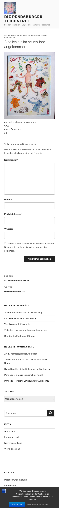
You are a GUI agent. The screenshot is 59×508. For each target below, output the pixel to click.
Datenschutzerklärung (15, 480)
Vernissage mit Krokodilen (17, 324)
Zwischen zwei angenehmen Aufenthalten (25, 330)
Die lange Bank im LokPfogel (28, 375)
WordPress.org (12, 449)
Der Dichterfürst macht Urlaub (19, 336)
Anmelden (9, 431)
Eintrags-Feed (11, 437)
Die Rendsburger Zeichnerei (23, 19)
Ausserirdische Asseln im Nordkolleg (23, 312)
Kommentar (11, 160)
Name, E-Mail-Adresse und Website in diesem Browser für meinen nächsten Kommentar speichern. (29, 247)
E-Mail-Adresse (13, 214)
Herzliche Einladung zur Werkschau (33, 369)
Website (8, 229)
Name (8, 199)
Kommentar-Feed (13, 443)
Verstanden (17, 504)
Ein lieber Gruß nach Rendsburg (20, 318)
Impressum (10, 485)
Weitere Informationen (38, 504)
